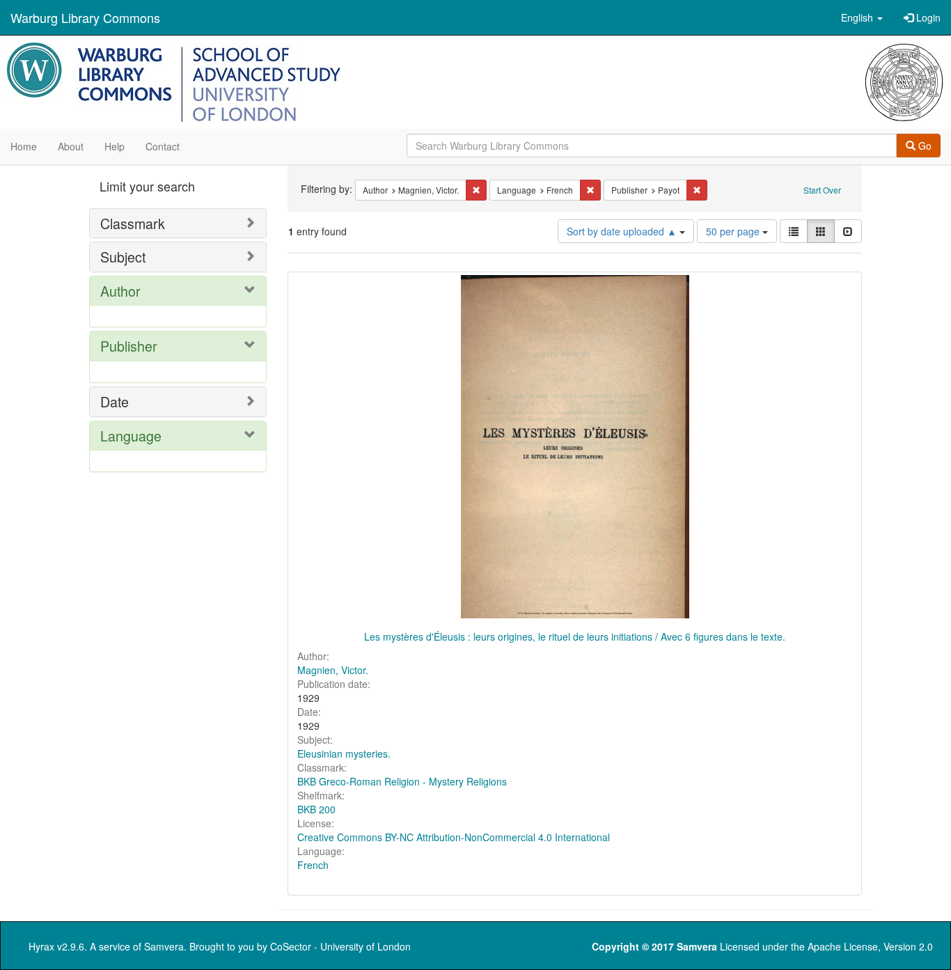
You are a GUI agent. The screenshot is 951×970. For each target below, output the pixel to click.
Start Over (822, 190)
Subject (123, 257)
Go (923, 145)
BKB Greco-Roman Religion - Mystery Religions (402, 781)
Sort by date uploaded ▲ (623, 231)
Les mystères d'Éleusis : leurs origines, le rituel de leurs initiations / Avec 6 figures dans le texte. (574, 636)
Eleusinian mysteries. (344, 753)
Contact (163, 146)
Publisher (128, 346)
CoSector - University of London (340, 946)
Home (23, 146)
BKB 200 (316, 809)
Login (927, 17)
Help (114, 146)
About (71, 146)
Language (131, 435)
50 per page (734, 231)
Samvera (164, 946)
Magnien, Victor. (332, 670)
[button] (862, 17)
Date (114, 401)
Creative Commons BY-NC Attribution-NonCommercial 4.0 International (453, 837)
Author (120, 291)
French (313, 865)
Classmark (132, 223)
